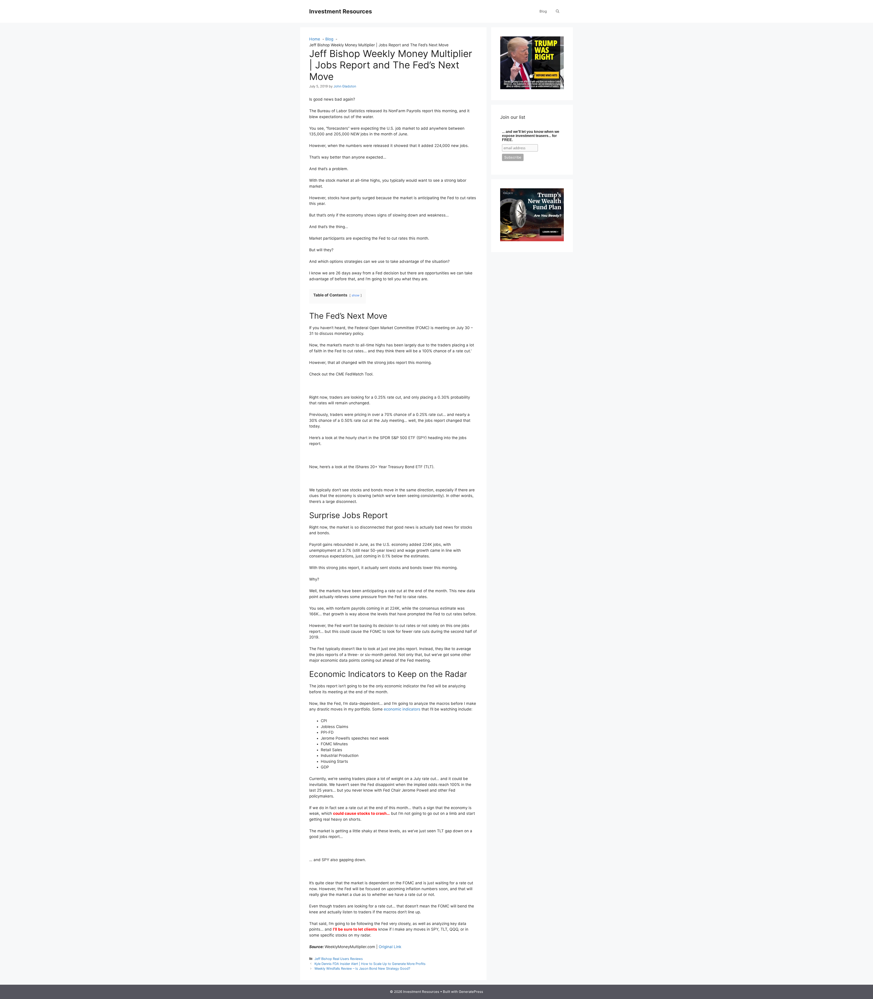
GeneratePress (471, 991)
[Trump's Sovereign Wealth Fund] (532, 240)
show (355, 295)
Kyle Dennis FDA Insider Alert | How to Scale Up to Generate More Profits (370, 964)
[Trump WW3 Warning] (532, 88)
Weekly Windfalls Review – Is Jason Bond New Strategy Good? (362, 968)
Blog (543, 11)
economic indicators (402, 709)
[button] (557, 11)
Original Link (390, 946)
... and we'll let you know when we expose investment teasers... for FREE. (530, 136)
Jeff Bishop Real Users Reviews (338, 959)
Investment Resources (340, 11)
